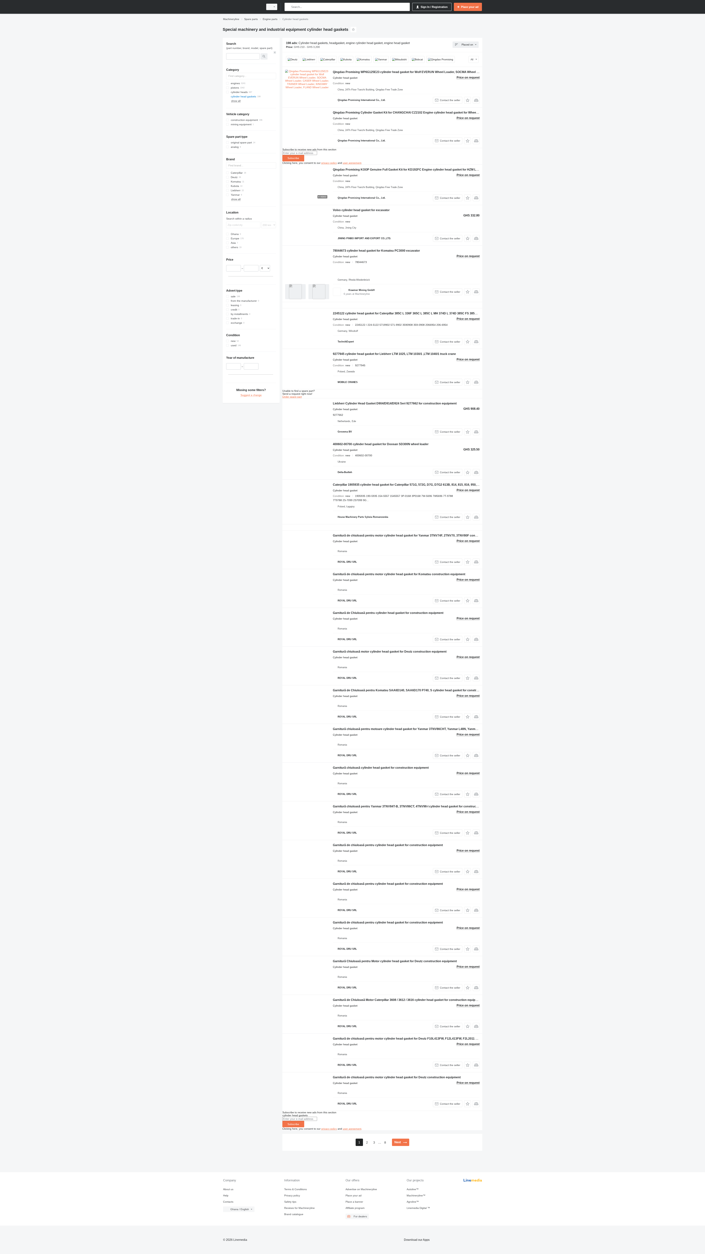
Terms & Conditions (295, 1189)
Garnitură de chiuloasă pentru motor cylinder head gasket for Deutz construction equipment (397, 1077)
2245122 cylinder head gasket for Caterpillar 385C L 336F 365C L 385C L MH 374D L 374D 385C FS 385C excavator (412, 313)
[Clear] (275, 52)
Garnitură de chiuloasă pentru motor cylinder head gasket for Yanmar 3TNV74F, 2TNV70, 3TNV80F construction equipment (418, 535)
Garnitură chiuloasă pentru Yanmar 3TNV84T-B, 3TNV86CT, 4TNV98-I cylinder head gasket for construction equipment (415, 806)
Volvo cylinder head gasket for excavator (361, 210)
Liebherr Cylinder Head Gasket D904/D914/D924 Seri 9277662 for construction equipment (395, 403)
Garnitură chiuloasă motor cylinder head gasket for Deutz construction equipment (389, 651)
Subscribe (293, 158)
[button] (467, 100)
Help (225, 1195)
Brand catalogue (293, 1214)
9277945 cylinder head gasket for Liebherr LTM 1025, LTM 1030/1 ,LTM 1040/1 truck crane (394, 353)
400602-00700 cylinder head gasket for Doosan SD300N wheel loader (381, 444)
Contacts (228, 1201)
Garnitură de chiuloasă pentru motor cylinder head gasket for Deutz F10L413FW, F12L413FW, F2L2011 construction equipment (421, 1038)
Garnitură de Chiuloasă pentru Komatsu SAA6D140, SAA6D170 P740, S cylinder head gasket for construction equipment (417, 690)
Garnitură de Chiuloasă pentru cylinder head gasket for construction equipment (388, 612)
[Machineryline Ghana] (242, 7)
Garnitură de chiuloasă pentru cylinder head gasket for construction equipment (388, 845)
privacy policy (329, 162)
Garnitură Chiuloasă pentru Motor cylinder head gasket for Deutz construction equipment (395, 961)
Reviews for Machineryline (299, 1207)
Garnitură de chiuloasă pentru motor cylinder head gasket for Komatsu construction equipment (399, 574)
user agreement (352, 162)
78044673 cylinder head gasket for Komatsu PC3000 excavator (376, 250)
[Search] (288, 7)
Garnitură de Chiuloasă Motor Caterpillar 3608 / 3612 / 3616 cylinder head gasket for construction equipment (407, 999)
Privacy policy (292, 1195)
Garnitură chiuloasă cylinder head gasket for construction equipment (381, 767)
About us (228, 1189)
